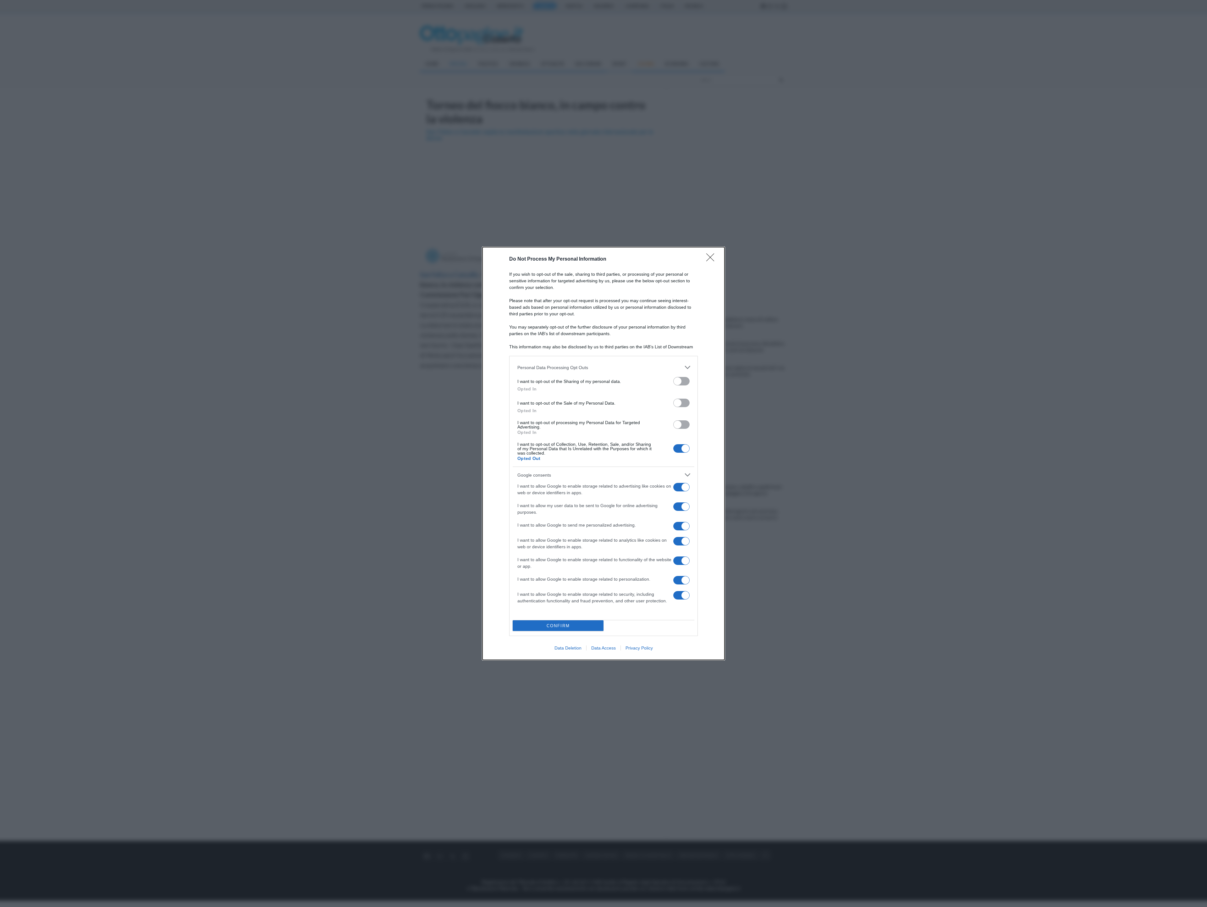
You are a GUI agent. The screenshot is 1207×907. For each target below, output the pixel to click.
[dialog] (603, 453)
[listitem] (603, 367)
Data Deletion (567, 647)
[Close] (712, 259)
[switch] (681, 381)
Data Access (603, 647)
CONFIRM (558, 625)
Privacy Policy (639, 647)
